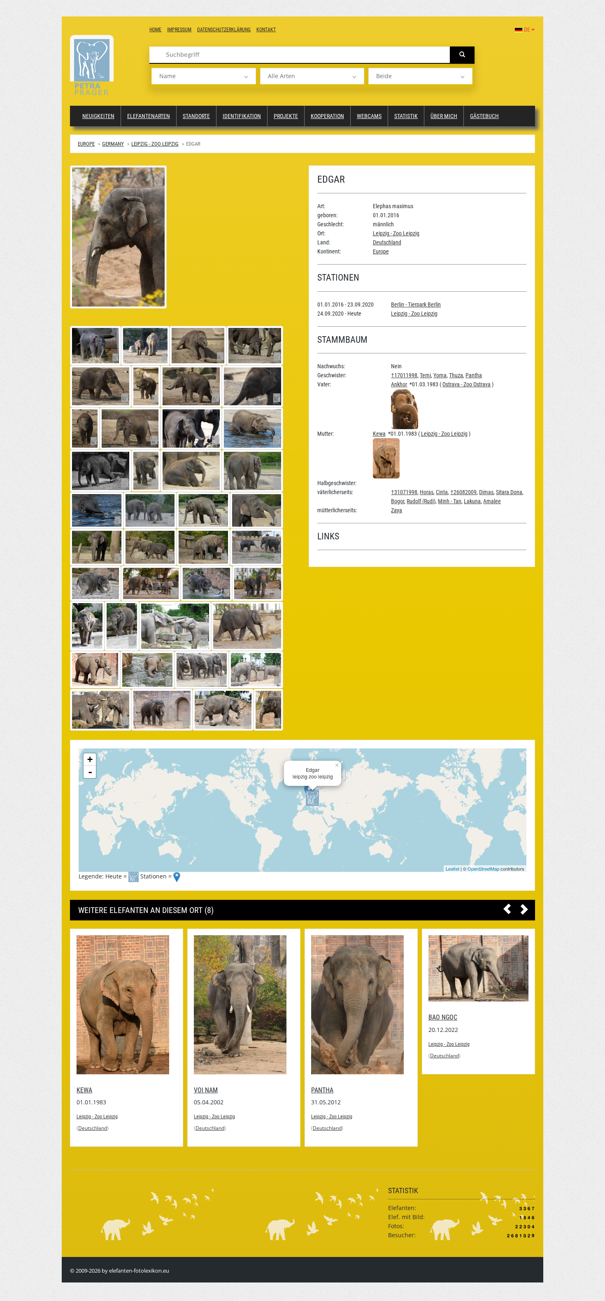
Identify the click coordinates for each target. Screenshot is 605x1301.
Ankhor (399, 384)
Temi (425, 375)
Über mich (443, 116)
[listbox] (203, 76)
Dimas (486, 492)
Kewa (379, 433)
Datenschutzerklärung (224, 30)
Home (155, 30)
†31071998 (404, 492)
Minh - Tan (449, 501)
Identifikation (242, 116)
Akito (436, 1018)
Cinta (442, 492)
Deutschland (387, 242)
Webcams (369, 116)
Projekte (286, 116)
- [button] (90, 772)
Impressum (179, 30)
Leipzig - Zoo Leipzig (155, 144)
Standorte (196, 116)
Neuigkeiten (98, 116)
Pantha (473, 375)
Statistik (406, 116)
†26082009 (463, 492)
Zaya (396, 510)
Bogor (397, 501)
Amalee (492, 501)
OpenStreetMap (483, 868)
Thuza (456, 375)
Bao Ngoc (325, 1018)
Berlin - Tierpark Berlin (416, 304)
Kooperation (327, 116)
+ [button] (90, 759)
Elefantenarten (148, 116)
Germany (113, 144)
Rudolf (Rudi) (421, 501)
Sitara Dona (509, 492)
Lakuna (472, 501)
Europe (86, 144)
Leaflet (452, 868)
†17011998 (404, 375)
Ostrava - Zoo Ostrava (466, 384)
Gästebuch (484, 116)
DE (527, 29)
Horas (426, 492)
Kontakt (266, 30)
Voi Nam (88, 1090)
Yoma (440, 375)
